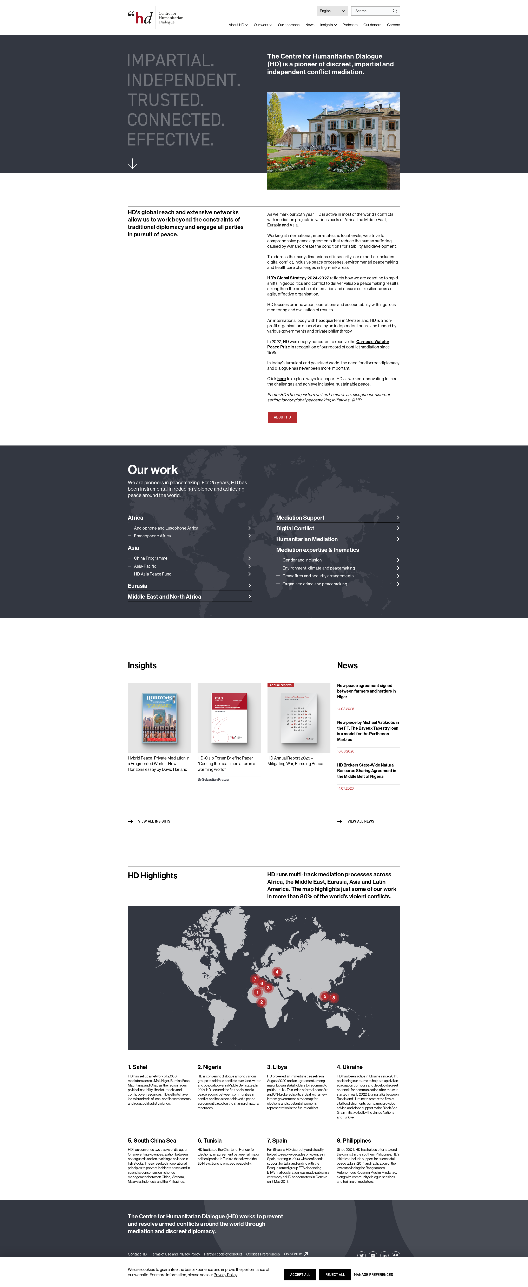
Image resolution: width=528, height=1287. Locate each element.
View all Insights (154, 821)
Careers (393, 24)
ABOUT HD (282, 417)
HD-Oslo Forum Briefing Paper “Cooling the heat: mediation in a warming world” (226, 763)
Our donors (372, 24)
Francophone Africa (152, 535)
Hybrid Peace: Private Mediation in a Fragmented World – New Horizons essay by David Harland (159, 763)
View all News (361, 821)
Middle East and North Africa (164, 596)
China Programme (151, 558)
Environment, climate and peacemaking (319, 568)
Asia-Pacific (145, 566)
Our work (261, 24)
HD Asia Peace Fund (153, 574)
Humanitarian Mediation (307, 539)
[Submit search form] (375, 11)
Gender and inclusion (302, 560)
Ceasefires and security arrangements (318, 575)
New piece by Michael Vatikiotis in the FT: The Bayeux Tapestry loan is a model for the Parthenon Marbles (368, 731)
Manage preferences (373, 1276)
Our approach (289, 24)
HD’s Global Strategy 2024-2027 (298, 277)
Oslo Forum (293, 1254)
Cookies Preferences (263, 1254)
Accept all (303, 1276)
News (310, 24)
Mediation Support (300, 517)
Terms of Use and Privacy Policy (175, 1254)
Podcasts (350, 24)
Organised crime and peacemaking (315, 583)
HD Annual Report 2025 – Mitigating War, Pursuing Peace (295, 760)
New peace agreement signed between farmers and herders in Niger (366, 691)
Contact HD (137, 1254)
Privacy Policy (225, 1274)
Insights (326, 24)
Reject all (338, 1276)
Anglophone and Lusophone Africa (166, 528)
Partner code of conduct (223, 1254)
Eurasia (137, 585)
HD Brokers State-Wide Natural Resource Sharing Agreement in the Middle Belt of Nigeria (366, 770)
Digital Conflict (295, 528)
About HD (236, 24)
